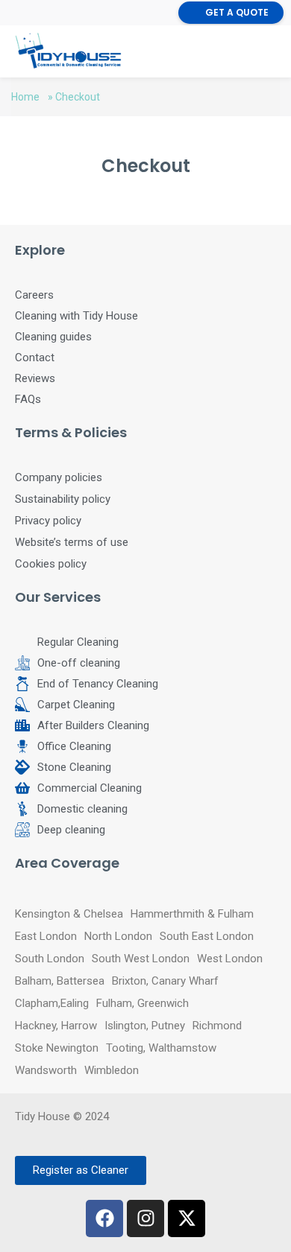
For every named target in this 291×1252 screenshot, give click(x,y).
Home (25, 97)
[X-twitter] (186, 1218)
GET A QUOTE (237, 12)
